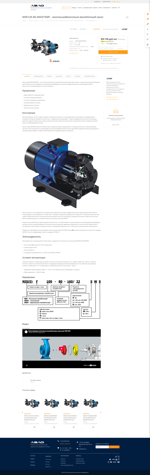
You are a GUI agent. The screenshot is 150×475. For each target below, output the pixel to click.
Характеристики (38, 76)
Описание (27, 76)
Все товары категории (111, 97)
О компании (106, 7)
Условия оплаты (80, 459)
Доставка (77, 76)
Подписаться (114, 446)
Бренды (74, 7)
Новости (95, 7)
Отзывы (49, 76)
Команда (48, 461)
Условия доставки (80, 461)
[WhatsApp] (119, 457)
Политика (63, 461)
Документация (88, 7)
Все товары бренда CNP (112, 99)
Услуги (80, 7)
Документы (48, 466)
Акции (32, 459)
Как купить (59, 76)
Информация (65, 455)
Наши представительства (67, 465)
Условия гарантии (90, 76)
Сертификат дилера (35, 380)
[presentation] (22, 412)
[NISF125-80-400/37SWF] (44, 47)
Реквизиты (63, 463)
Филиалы (63, 459)
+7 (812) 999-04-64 (106, 1)
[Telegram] (116, 457)
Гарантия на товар (80, 463)
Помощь (78, 455)
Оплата (68, 76)
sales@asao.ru (97, 1)
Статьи (100, 7)
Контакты (114, 7)
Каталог (32, 455)
